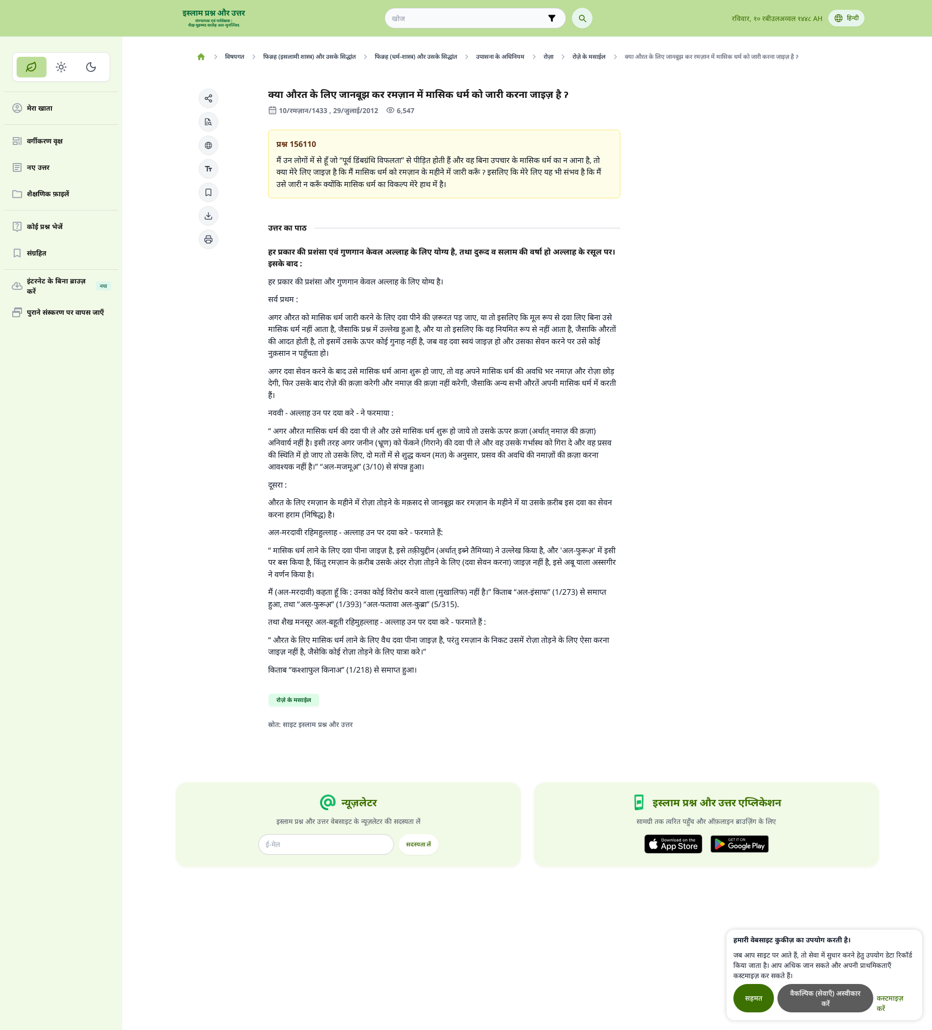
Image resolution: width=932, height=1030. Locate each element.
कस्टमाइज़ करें (890, 1003)
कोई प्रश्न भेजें (45, 227)
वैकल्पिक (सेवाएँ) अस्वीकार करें (825, 998)
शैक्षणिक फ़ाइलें (48, 194)
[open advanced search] (552, 18)
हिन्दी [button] (853, 18)
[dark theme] (91, 67)
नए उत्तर (38, 167)
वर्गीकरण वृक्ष (45, 141)
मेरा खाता (39, 108)
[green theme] (31, 67)
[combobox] (468, 18)
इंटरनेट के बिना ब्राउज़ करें (67, 286)
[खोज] (582, 18)
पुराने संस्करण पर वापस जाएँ (65, 312)
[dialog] (824, 975)
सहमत (753, 998)
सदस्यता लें (418, 844)
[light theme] (61, 67)
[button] (208, 98)
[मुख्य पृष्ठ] (201, 57)
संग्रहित (36, 253)
